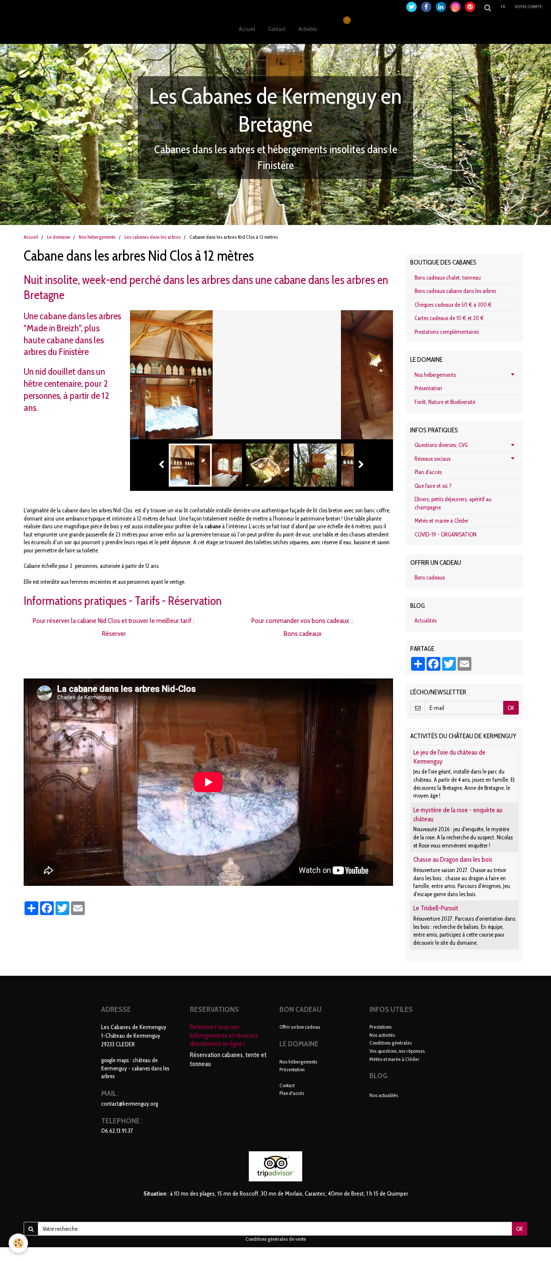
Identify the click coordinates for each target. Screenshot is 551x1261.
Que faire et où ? (433, 485)
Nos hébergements (97, 237)
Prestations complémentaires (447, 331)
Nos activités (382, 1035)
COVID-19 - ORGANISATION (446, 534)
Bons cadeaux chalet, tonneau (448, 277)
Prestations (380, 1027)
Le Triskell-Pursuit (435, 908)
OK (511, 707)
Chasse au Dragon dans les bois (452, 860)
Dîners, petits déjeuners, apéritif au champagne (453, 503)
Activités (307, 28)
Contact (276, 28)
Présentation (428, 388)
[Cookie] (18, 1243)
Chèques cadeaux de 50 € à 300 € (453, 304)
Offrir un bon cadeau (299, 1027)
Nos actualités (383, 1095)
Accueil (247, 28)
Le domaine (58, 237)
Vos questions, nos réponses (397, 1051)
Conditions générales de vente (275, 1239)
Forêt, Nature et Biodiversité (445, 401)
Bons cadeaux (303, 633)
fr (503, 6)
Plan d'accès (428, 472)
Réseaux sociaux (432, 458)
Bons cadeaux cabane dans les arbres (455, 290)
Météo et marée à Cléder (441, 520)
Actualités (425, 620)
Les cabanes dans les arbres (152, 237)
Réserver (114, 633)
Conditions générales (390, 1042)
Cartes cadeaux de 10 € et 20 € (449, 317)
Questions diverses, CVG (441, 444)
